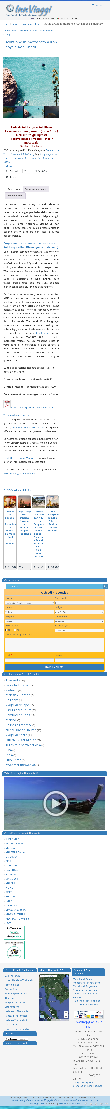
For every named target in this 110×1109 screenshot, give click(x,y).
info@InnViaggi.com (84, 1082)
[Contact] (106, 1104)
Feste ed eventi (13, 984)
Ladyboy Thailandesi (16, 1020)
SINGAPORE (12, 878)
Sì (18, 630)
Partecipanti (60, 598)
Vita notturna (12, 1006)
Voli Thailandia (13, 975)
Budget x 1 (60, 607)
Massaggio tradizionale (17, 993)
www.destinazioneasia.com (84, 1100)
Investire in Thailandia (17, 1029)
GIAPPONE (11, 905)
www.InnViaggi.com (22, 1100)
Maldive (11, 720)
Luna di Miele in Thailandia (19, 980)
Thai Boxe (10, 998)
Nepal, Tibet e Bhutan (21, 730)
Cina (9, 750)
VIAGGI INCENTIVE (16, 914)
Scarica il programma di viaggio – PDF (32, 407)
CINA (8, 861)
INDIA (9, 901)
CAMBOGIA (12, 870)
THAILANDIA (12, 839)
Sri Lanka (12, 700)
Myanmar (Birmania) (20, 765)
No (9, 630)
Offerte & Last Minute (21, 740)
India (9, 755)
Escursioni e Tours (31, 24)
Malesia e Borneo (18, 695)
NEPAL (9, 887)
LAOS (8, 923)
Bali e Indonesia (17, 685)
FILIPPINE (11, 874)
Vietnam (12, 690)
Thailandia (13, 680)
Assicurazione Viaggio (85, 990)
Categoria (9, 616)
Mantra (62, 1103)
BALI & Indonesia (15, 843)
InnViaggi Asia (37, 1103)
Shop (15, 24)
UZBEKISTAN (12, 865)
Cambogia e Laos (18, 715)
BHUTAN (10, 896)
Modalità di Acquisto (84, 979)
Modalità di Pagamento (85, 986)
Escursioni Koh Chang (22, 154)
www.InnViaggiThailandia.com (51, 1100)
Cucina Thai (11, 989)
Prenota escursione (36, 189)
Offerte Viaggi (10, 30)
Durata (8, 607)
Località (8, 598)
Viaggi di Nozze (16, 735)
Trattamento (61, 616)
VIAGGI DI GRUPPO (16, 909)
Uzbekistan (13, 760)
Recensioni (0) (15, 195)
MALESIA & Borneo (16, 852)
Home (6, 24)
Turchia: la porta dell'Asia (23, 745)
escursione (17, 158)
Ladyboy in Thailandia (16, 1011)
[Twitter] (91, 1104)
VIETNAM (11, 847)
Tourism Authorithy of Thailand (28, 427)
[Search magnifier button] (105, 586)
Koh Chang (31, 158)
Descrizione (14, 189)
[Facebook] (86, 1104)
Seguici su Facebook (17, 1043)
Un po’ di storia (13, 1024)
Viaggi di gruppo (17, 705)
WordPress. (74, 1103)
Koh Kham (43, 158)
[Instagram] (96, 1104)
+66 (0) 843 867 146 (44, 18)
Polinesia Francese (19, 725)
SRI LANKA (11, 856)
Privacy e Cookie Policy (85, 1004)
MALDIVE (11, 883)
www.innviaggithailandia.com (20, 473)
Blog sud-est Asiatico (16, 1002)
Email (8, 655)
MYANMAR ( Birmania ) (18, 918)
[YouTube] (101, 1104)
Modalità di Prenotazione (86, 982)
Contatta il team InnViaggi (18, 458)
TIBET (9, 892)
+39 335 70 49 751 (69, 18)
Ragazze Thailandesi (16, 1015)
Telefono (60, 655)
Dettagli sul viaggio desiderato (20, 634)
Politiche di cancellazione (86, 1000)
